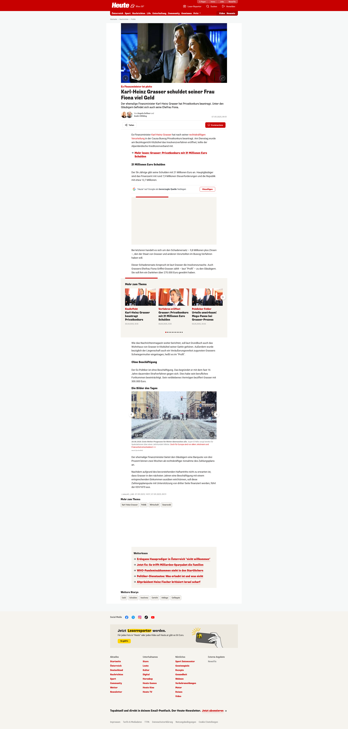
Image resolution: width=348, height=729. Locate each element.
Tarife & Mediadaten (132, 722)
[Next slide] (223, 297)
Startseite (113, 19)
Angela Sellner (144, 113)
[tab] (165, 332)
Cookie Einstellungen (208, 722)
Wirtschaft (154, 505)
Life (149, 13)
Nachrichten (123, 19)
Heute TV (147, 692)
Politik (133, 19)
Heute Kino (148, 687)
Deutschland (116, 670)
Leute (146, 666)
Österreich (117, 13)
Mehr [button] (196, 13)
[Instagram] (139, 617)
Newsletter (116, 692)
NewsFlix (212, 661)
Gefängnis (176, 597)
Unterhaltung (159, 13)
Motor (178, 687)
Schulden (133, 597)
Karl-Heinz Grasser (161, 134)
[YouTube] (152, 617)
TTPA (147, 722)
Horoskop (148, 679)
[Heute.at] (120, 5)
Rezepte (179, 670)
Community (174, 13)
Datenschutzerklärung (162, 722)
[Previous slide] (125, 297)
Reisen (178, 692)
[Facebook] (126, 617)
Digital (146, 674)
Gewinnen (186, 13)
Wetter (114, 687)
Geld (124, 597)
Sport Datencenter (185, 661)
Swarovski (166, 505)
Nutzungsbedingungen (186, 722)
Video (222, 13)
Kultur (146, 670)
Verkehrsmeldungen (185, 683)
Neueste (231, 13)
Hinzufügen (207, 189)
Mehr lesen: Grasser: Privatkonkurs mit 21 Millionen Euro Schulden (171, 154)
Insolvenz (144, 597)
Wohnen (179, 679)
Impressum (115, 722)
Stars (145, 661)
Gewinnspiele (182, 666)
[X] (133, 617)
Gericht (155, 597)
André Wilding (140, 116)
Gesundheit (181, 674)
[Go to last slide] (131, 414)
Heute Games (150, 683)
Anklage (164, 597)
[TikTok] (146, 617)
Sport (128, 13)
